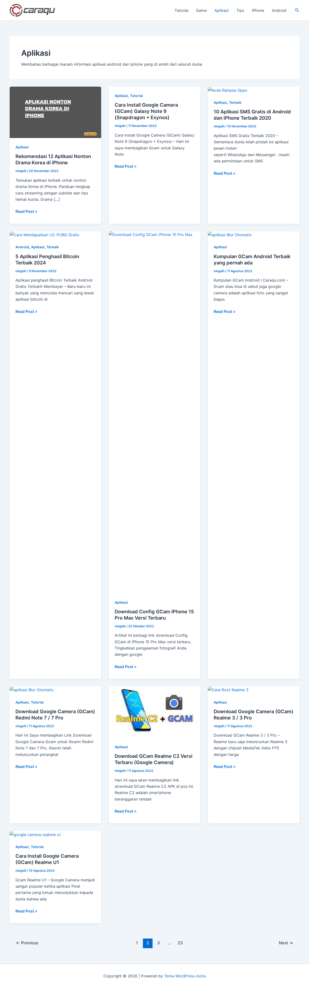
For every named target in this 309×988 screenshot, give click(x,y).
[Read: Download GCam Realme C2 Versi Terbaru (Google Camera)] (154, 711)
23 (180, 942)
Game (201, 10)
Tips (240, 10)
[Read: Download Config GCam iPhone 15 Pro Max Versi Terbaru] (154, 411)
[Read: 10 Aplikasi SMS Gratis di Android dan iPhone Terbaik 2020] (227, 89)
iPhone (258, 10)
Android (279, 10)
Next (286, 942)
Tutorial (181, 10)
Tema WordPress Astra (185, 976)
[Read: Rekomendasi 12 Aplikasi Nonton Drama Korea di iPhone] (55, 112)
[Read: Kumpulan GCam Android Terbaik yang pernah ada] (230, 234)
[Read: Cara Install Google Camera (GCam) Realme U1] (35, 834)
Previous (27, 942)
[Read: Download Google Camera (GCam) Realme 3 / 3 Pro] (228, 689)
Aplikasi (221, 10)
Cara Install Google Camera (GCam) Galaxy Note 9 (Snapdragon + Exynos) (146, 111)
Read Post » (26, 211)
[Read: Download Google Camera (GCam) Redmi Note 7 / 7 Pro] (31, 689)
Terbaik (235, 102)
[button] (297, 10)
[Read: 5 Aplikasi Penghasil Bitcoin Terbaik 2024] (44, 234)
